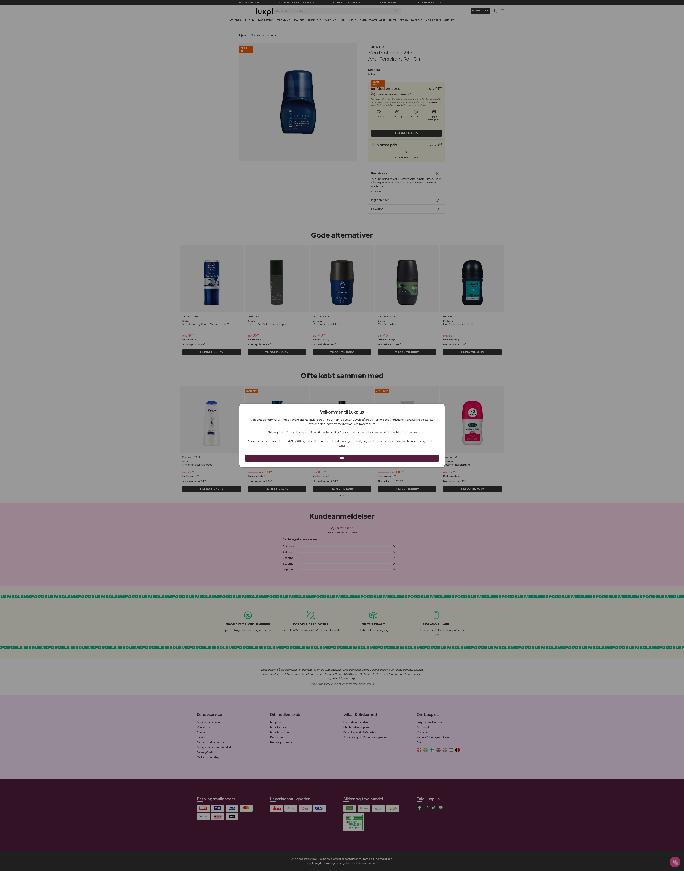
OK (342, 458)
